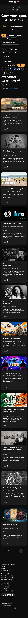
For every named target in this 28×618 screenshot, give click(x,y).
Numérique (14, 49)
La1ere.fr (3, 587)
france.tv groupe (6, 575)
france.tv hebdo (5, 570)
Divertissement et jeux (8, 42)
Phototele (13, 9)
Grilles (3, 566)
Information (5, 56)
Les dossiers (13, 30)
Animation (11, 35)
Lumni (3, 589)
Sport (16, 53)
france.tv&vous (5, 579)
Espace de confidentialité (7, 608)
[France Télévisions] (14, 2)
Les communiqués (16, 26)
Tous (4, 26)
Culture (14, 38)
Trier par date (21, 95)
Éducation (5, 49)
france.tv (3, 583)
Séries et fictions (7, 53)
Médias (3, 568)
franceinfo (4, 585)
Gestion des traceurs (6, 605)
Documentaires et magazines (10, 45)
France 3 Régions (6, 590)
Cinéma (19, 35)
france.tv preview (13, 7)
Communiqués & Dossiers (8, 564)
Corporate (5, 38)
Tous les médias (6, 61)
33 (16, 551)
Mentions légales (5, 603)
